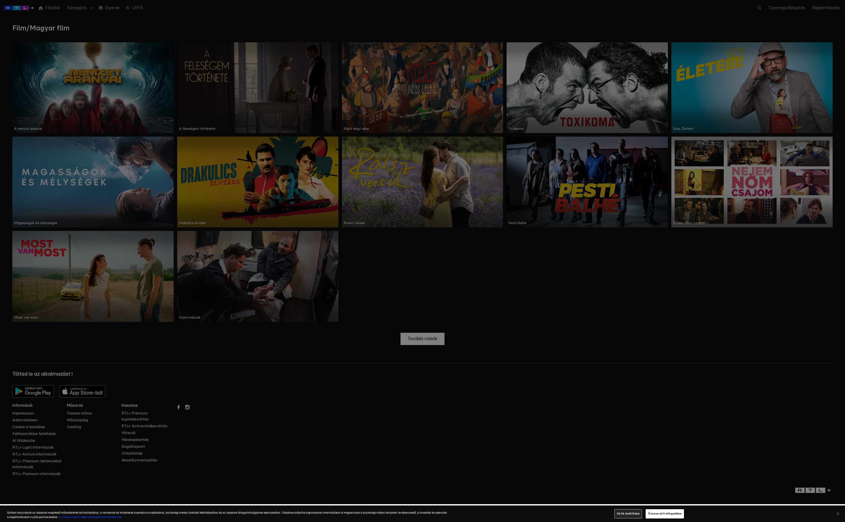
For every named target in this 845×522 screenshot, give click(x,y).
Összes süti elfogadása (665, 513)
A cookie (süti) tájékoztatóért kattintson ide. (90, 517)
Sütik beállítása (628, 513)
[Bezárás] (838, 513)
